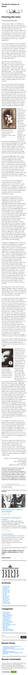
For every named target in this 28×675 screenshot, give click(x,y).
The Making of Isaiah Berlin (9, 651)
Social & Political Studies (8, 630)
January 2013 (6, 598)
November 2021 (6, 587)
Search (3, 635)
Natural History (6, 625)
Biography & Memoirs (8, 615)
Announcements (6, 612)
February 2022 (6, 586)
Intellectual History (7, 620)
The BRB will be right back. (9, 647)
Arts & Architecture (7, 614)
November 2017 (6, 592)
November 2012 (6, 599)
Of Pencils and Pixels (7, 534)
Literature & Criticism (8, 622)
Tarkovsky (10, 487)
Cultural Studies (9, 485)
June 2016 (5, 594)
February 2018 (6, 591)
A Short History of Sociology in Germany (12, 646)
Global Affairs (6, 619)
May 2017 (5, 593)
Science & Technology (7, 629)
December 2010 (6, 602)
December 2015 (6, 596)
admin (17, 484)
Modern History (6, 623)
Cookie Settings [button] (6, 671)
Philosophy (5, 627)
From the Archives (18, 485)
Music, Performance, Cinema (9, 624)
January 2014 (6, 597)
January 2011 (5, 601)
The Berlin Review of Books (10, 5)
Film (6, 487)
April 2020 (5, 588)
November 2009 (6, 603)
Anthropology (6, 613)
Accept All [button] (14, 671)
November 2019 (6, 590)
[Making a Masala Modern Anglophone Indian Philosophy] (13, 501)
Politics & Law (6, 628)
